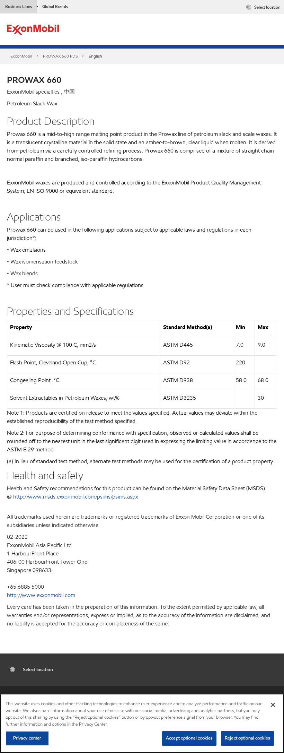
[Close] (273, 704)
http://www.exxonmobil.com (41, 595)
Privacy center (27, 738)
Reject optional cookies (247, 738)
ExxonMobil (21, 56)
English (95, 56)
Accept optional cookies (189, 738)
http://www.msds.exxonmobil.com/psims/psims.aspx (75, 496)
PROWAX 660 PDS (60, 56)
